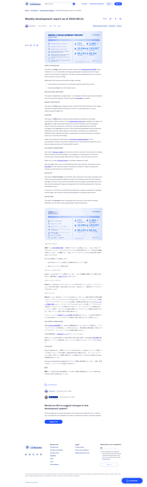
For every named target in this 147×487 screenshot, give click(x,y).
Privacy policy (79, 447)
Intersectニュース (62, 334)
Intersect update (58, 152)
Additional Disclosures (82, 453)
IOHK (51, 458)
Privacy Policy (106, 459)
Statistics (119, 26)
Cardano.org (54, 447)
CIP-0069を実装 (58, 248)
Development (112, 26)
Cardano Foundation (56, 450)
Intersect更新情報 (54, 325)
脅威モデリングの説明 (65, 315)
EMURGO (53, 456)
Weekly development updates (100, 26)
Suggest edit (54, 422)
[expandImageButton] (100, 61)
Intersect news (62, 160)
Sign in (109, 4)
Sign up (118, 4)
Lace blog (79, 98)
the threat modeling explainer (79, 139)
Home (27, 10)
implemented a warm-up (77, 121)
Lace (51, 461)
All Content (34, 10)
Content (84, 4)
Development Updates (47, 10)
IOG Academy (54, 464)
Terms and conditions (82, 450)
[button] (132, 481)
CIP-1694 (48, 166)
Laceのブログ (62, 276)
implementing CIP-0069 (88, 69)
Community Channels (97, 4)
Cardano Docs (54, 453)
